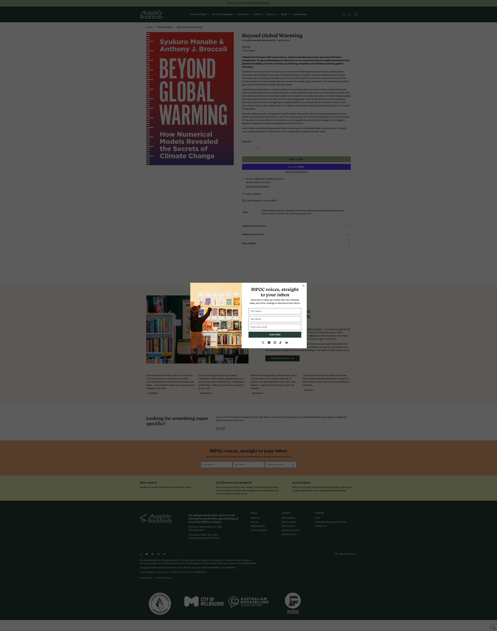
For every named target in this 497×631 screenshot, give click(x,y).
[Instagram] (275, 342)
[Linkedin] (286, 342)
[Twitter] (263, 342)
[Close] (303, 286)
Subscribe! (275, 334)
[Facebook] (269, 342)
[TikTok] (280, 342)
